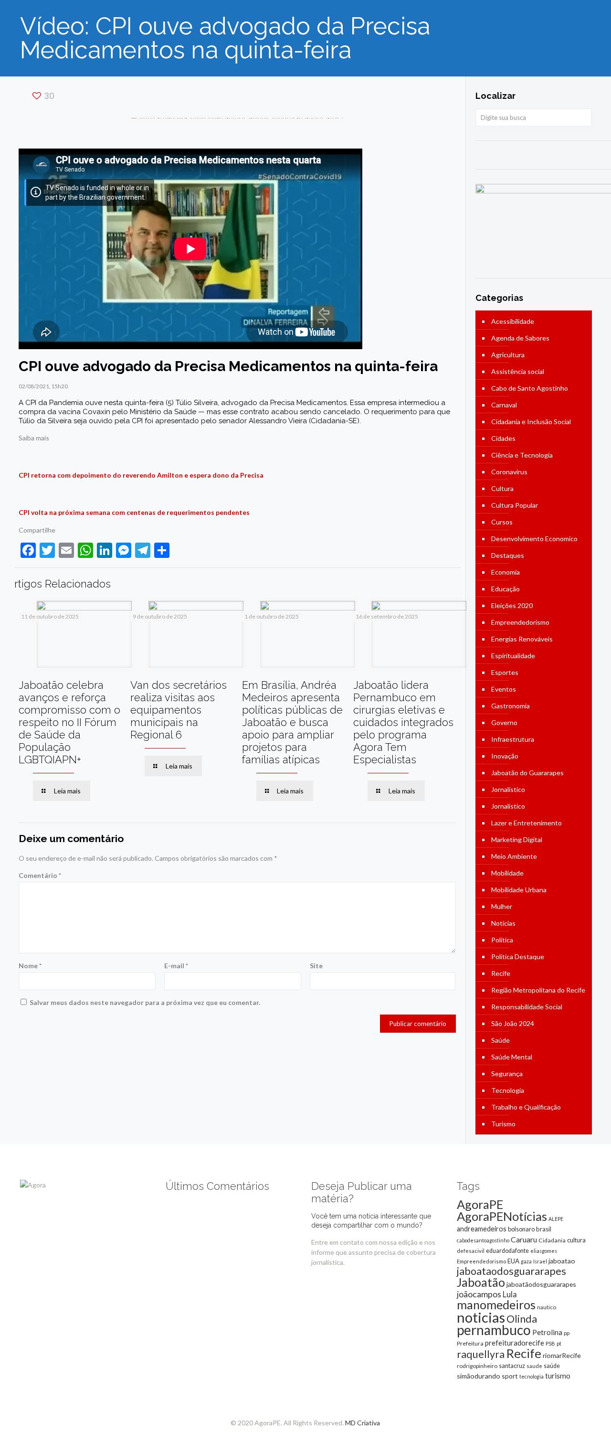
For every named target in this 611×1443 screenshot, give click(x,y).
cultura (576, 1240)
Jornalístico (508, 789)
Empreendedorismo (520, 622)
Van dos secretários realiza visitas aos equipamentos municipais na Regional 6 (178, 710)
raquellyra (481, 1354)
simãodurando (478, 1376)
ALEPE (555, 1219)
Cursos (502, 522)
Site (316, 966)
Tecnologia (507, 1090)
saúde (552, 1365)
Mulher (501, 906)
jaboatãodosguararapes (541, 1284)
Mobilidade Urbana (519, 890)
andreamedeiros (481, 1229)
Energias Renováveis (522, 639)
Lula (510, 1294)
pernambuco (494, 1330)
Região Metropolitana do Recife (538, 990)
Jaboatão (481, 1282)
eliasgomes (543, 1251)
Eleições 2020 (512, 605)
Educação (505, 589)
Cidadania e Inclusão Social (531, 421)
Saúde (500, 1040)
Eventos (503, 689)
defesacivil (471, 1251)
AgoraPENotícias (502, 1216)
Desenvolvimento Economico (534, 538)
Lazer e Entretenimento (526, 823)
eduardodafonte (507, 1250)
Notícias (503, 923)
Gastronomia (510, 706)
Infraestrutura (512, 739)
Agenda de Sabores (520, 338)
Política (502, 940)
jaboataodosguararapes (511, 1271)
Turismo (503, 1124)
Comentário (40, 875)
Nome (30, 966)
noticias (481, 1317)
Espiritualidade (513, 656)
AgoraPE (480, 1204)
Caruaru (524, 1239)
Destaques (507, 555)
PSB (550, 1343)
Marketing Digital (516, 839)
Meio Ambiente (514, 856)
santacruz (512, 1365)
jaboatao (561, 1261)
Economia (505, 572)
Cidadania (552, 1240)
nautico (546, 1307)
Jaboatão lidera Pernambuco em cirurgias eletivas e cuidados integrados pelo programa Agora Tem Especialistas (403, 722)
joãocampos (479, 1294)
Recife (500, 973)
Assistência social (517, 371)
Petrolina (547, 1332)
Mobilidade (507, 873)
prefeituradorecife (514, 1342)
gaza (526, 1261)
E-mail (176, 966)
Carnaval (504, 405)
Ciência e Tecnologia (522, 455)
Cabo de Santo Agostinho (529, 388)
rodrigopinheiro (477, 1365)
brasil (543, 1229)
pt (559, 1343)
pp (566, 1333)
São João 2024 (512, 1023)
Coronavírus (509, 472)
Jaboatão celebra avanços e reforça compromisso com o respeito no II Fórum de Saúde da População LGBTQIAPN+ (69, 722)
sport (510, 1376)
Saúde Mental (511, 1057)
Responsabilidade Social (526, 1007)
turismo (557, 1375)
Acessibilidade (512, 321)
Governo (504, 722)
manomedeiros (496, 1304)
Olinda (521, 1319)
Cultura (502, 488)
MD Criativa (362, 1423)
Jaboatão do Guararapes (527, 773)
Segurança (507, 1073)
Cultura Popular (514, 505)
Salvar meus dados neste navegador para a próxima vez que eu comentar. (145, 1002)
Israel (540, 1261)
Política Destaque (517, 956)
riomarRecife (562, 1355)
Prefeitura (470, 1343)
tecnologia (531, 1376)
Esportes (504, 672)
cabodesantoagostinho (483, 1240)
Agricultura (508, 355)
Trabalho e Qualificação (526, 1107)
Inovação (504, 756)
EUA (513, 1261)
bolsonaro (521, 1229)
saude (534, 1366)
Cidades (503, 438)
